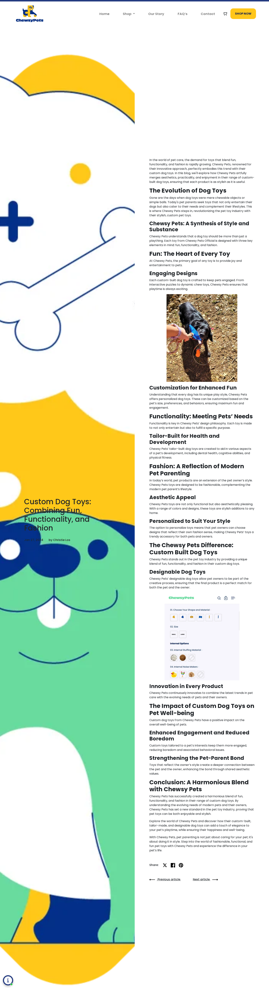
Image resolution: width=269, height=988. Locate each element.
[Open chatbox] (8, 980)
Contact (208, 14)
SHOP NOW (243, 14)
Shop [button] (127, 14)
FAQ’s (182, 14)
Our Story (156, 14)
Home (104, 14)
